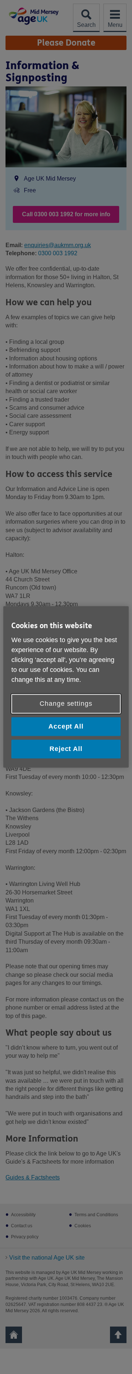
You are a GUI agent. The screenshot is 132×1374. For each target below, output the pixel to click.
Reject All (66, 748)
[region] (66, 687)
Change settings (66, 703)
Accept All (66, 726)
